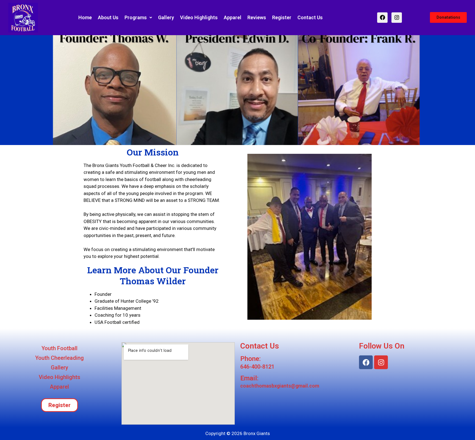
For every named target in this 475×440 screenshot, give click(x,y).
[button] (138, 17)
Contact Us (310, 17)
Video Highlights (199, 17)
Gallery (166, 17)
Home (85, 17)
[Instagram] (396, 17)
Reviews (256, 17)
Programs (136, 17)
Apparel (232, 17)
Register (281, 17)
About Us (108, 17)
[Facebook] (382, 17)
